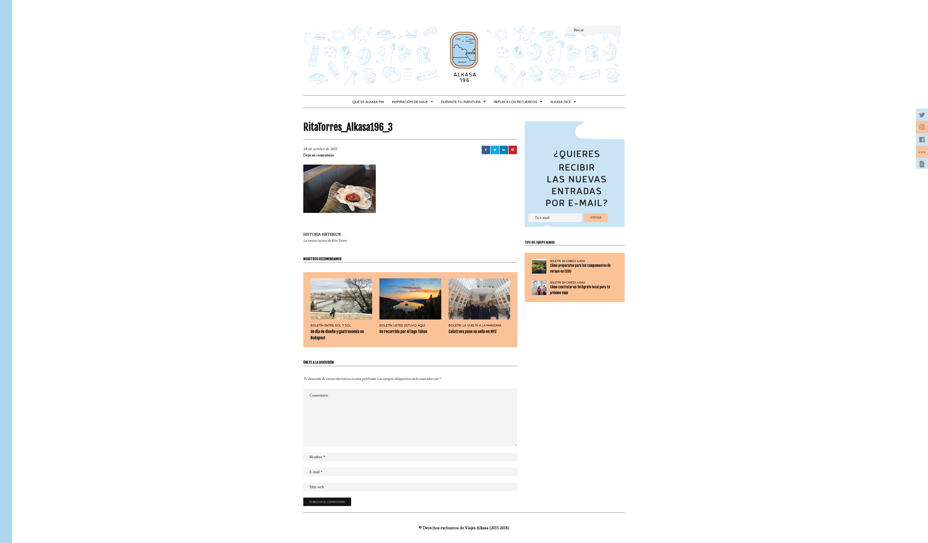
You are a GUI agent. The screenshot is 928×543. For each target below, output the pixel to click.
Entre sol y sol (338, 325)
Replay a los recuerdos (515, 102)
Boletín (317, 325)
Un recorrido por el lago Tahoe (403, 331)
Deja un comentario (318, 155)
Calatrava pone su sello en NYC (473, 331)
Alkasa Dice (560, 102)
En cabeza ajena (573, 261)
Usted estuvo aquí (409, 325)
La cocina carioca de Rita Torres (325, 237)
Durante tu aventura (461, 102)
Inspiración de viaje (410, 102)
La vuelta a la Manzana (482, 325)
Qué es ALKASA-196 (368, 102)
